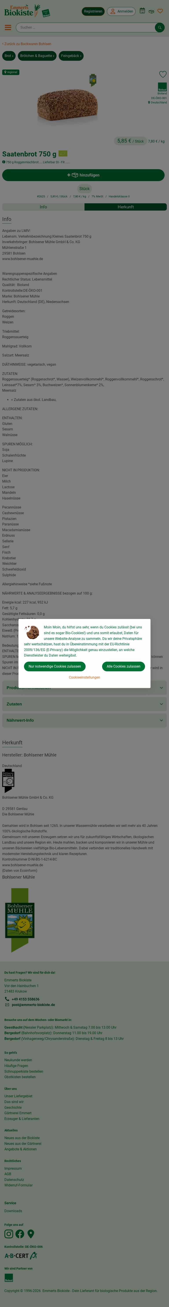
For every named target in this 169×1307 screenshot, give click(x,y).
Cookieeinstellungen (84, 677)
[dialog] (84, 653)
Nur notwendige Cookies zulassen (55, 666)
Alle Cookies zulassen (123, 666)
